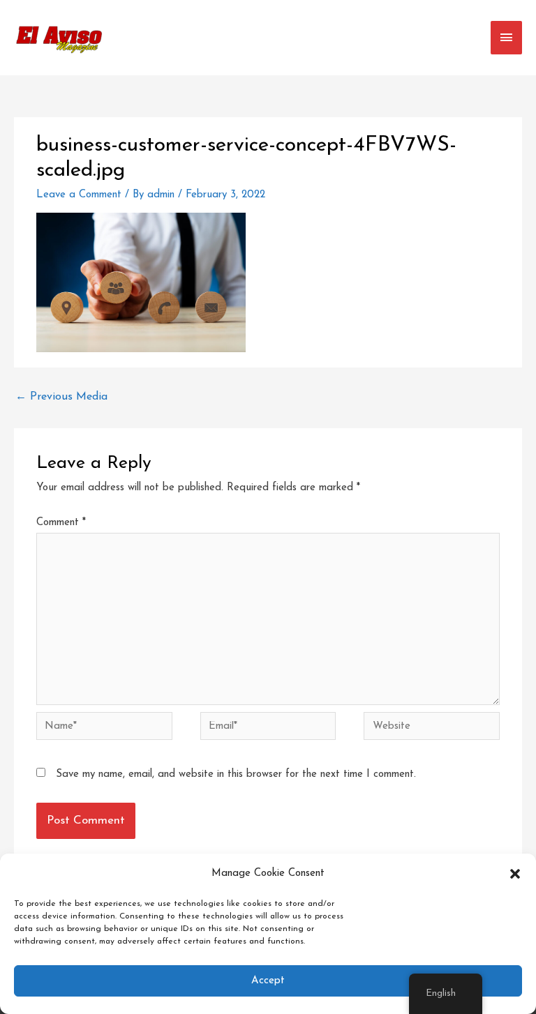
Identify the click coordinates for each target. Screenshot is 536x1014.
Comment (61, 522)
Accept (268, 981)
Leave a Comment (78, 195)
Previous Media (61, 396)
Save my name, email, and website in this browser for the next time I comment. (236, 774)
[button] (515, 874)
